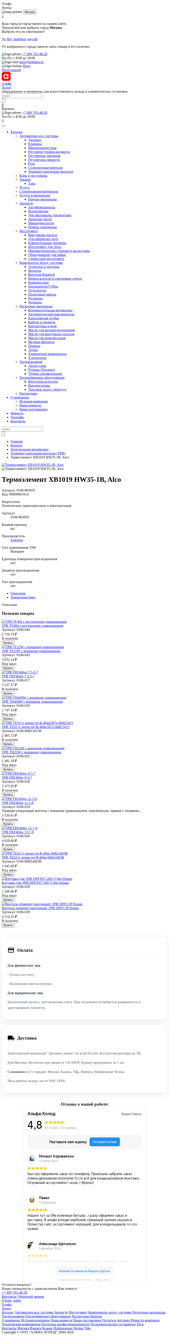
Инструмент (28, 231)
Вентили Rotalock (41, 274)
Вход (26, 66)
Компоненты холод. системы (41, 263)
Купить (8, 642)
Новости (17, 413)
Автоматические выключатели (51, 314)
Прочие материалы (42, 199)
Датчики (34, 140)
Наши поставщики (33, 409)
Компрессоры (38, 282)
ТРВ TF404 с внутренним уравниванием (32, 626)
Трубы (33, 350)
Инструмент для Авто (44, 247)
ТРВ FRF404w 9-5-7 (17, 777)
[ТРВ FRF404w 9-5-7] (18, 773)
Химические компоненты (47, 354)
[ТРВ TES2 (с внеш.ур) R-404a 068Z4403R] (35, 853)
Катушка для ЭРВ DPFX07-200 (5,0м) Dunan (35, 883)
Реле (31, 164)
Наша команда (30, 405)
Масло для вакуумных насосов (51, 334)
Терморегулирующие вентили (50, 171)
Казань (47, 1328)
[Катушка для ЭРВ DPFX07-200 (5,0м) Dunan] (37, 879)
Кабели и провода (41, 322)
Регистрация (11, 70)
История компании (33, 401)
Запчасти (26, 203)
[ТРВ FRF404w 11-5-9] (19, 799)
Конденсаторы (39, 385)
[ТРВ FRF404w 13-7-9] (19, 828)
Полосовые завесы (42, 294)
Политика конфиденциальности (65, 1324)
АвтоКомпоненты (41, 207)
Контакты (18, 421)
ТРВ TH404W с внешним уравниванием (32, 701)
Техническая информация (21, 1324)
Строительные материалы (38, 191)
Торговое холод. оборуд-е (47, 389)
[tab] (18, 593)
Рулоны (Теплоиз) (41, 370)
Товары (25, 179)
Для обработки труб (43, 239)
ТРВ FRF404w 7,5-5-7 (18, 676)
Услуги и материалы (34, 195)
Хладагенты (37, 358)
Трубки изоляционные (45, 373)
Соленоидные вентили (45, 167)
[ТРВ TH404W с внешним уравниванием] (34, 697)
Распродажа (28, 393)
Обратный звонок (30, 1296)
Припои (34, 346)
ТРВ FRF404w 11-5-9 (17, 803)
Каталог (17, 132)
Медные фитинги (41, 342)
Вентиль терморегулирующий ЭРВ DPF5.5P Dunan (40, 908)
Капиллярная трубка (43, 318)
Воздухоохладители (43, 381)
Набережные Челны (68, 1328)
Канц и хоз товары (33, 175)
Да (4, 39)
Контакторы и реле (42, 326)
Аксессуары (37, 366)
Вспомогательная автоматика (50, 310)
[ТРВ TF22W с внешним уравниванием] (33, 647)
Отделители (37, 290)
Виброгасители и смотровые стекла (55, 278)
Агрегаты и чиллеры (43, 267)
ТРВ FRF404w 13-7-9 (18, 832)
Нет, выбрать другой (22, 39)
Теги (140, 1324)
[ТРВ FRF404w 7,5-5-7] (20, 672)
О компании (20, 397)
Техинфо (17, 417)
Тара (31, 183)
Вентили (34, 270)
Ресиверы (35, 298)
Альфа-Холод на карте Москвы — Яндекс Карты (84, 1280)
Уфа (87, 1328)
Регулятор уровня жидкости (49, 152)
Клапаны (35, 144)
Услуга (24, 187)
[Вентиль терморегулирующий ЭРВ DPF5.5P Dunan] (42, 904)
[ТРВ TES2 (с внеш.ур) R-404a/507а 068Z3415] (37, 723)
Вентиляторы (38, 211)
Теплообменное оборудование (42, 377)
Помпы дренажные (42, 227)
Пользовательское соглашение (113, 1324)
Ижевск (35, 1328)
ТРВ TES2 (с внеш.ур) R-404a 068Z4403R (33, 857)
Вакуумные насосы (42, 235)
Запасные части (40, 219)
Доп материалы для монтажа (49, 215)
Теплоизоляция (30, 362)
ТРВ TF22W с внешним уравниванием (31, 651)
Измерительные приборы (47, 243)
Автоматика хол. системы (38, 136)
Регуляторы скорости (44, 160)
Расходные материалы (36, 306)
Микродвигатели (41, 223)
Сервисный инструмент (46, 259)
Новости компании (145, 1320)
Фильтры (35, 302)
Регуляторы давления (44, 156)
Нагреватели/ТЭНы (43, 286)
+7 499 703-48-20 (34, 54)
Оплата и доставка (116, 1320)
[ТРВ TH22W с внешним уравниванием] (33, 748)
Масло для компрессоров (47, 338)
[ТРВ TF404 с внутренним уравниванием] (34, 622)
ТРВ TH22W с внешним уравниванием (31, 752)
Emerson (17, 540)
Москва (30, 12)
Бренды (96, 1316)
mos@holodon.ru (31, 62)
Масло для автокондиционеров (51, 330)
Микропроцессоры (42, 148)
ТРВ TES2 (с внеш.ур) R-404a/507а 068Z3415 (36, 727)
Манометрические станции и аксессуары (59, 251)
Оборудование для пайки (47, 255)
